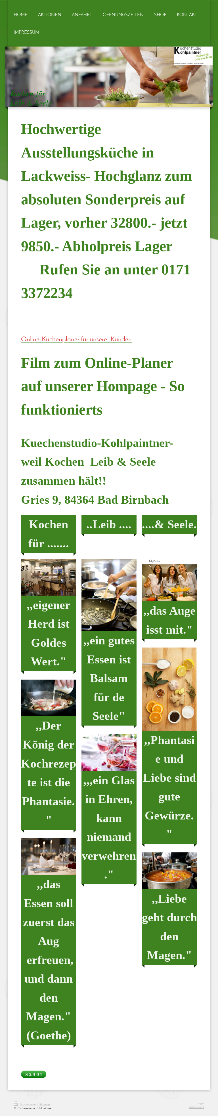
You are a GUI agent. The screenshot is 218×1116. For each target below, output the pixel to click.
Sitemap (44, 1104)
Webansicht (196, 1107)
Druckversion (28, 1104)
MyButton (155, 561)
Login (200, 1103)
